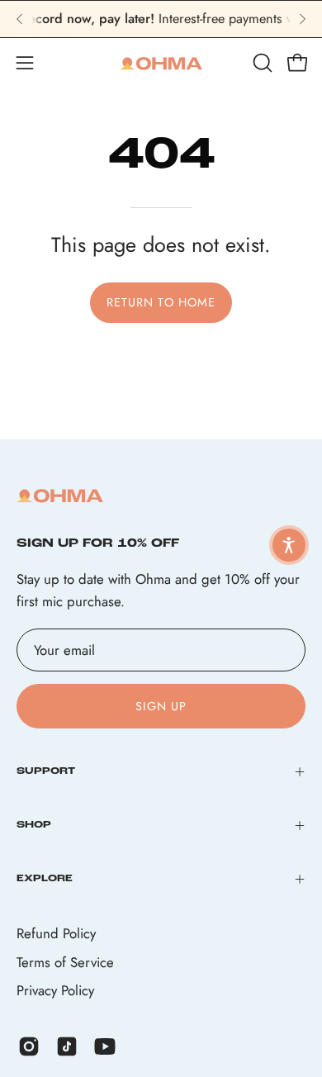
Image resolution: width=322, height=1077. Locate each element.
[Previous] (19, 19)
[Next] (302, 19)
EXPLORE (45, 879)
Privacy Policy (55, 990)
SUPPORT (46, 771)
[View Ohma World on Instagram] (29, 1046)
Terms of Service (65, 962)
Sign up (161, 706)
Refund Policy (56, 933)
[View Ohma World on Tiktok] (66, 1046)
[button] (260, 62)
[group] (161, 19)
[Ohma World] (161, 63)
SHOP (34, 825)
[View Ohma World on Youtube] (104, 1046)
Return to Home (161, 302)
